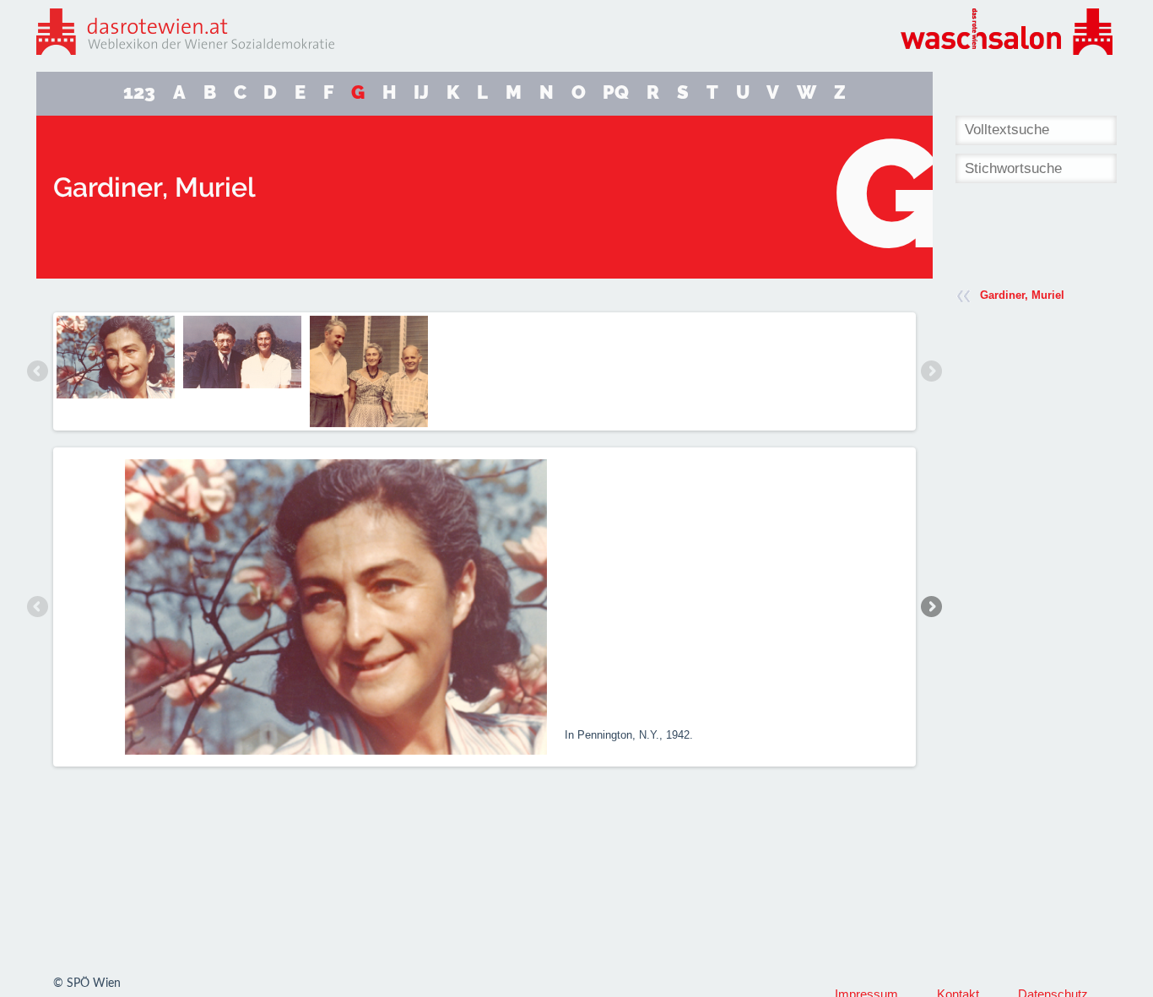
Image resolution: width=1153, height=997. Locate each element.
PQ (616, 92)
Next (931, 371)
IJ (421, 92)
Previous (38, 371)
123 (139, 92)
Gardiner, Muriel (1022, 295)
